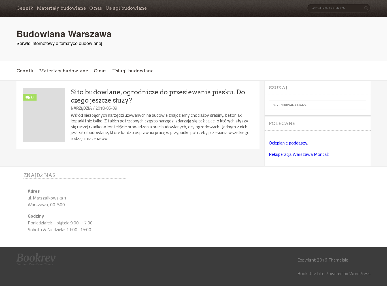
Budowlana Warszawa (64, 33)
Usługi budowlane (126, 8)
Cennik (24, 8)
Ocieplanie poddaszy (288, 142)
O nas (95, 8)
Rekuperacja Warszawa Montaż (299, 154)
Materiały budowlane (61, 8)
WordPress (360, 273)
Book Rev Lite (310, 273)
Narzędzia (81, 108)
